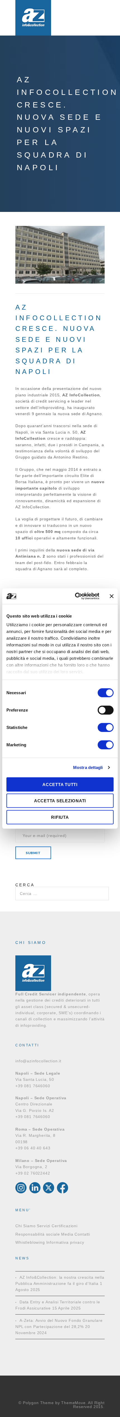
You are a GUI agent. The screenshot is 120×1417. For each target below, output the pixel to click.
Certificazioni (65, 1226)
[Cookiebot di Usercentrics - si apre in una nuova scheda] (75, 596)
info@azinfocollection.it (38, 1061)
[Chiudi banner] (112, 596)
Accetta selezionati (60, 800)
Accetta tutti (60, 784)
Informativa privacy (65, 1242)
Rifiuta (60, 817)
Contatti (82, 1234)
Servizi (43, 1226)
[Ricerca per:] (62, 890)
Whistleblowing (30, 1242)
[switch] (106, 709)
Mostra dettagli (88, 767)
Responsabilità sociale (37, 1234)
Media (67, 1234)
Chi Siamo (25, 1226)
